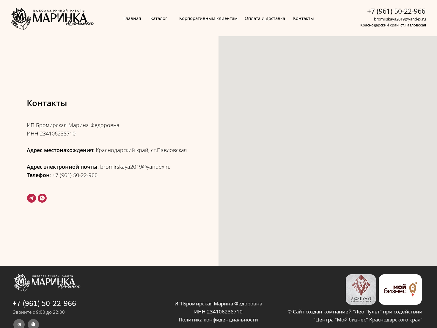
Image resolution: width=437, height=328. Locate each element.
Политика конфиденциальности (218, 319)
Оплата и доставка (265, 18)
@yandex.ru (415, 19)
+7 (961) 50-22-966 (396, 11)
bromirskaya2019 (389, 19)
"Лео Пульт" (368, 311)
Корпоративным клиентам (208, 18)
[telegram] (31, 198)
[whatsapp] (42, 198)
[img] (400, 289)
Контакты (303, 18)
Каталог (158, 18)
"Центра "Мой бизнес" (340, 319)
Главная (132, 18)
